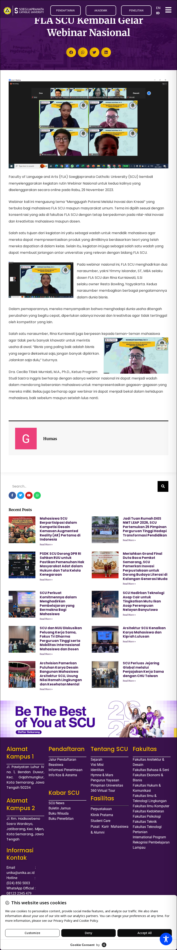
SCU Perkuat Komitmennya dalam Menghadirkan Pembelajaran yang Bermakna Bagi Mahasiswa (58, 603)
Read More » (46, 544)
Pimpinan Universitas (107, 785)
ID (158, 13)
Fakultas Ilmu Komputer (151, 806)
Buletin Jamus (60, 808)
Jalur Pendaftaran (62, 759)
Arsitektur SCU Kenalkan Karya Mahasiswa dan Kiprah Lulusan (144, 632)
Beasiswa (56, 765)
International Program (149, 837)
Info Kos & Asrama (63, 775)
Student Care (100, 821)
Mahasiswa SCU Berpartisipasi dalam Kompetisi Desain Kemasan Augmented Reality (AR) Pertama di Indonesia (60, 529)
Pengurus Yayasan (105, 780)
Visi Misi (97, 765)
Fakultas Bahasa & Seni (151, 770)
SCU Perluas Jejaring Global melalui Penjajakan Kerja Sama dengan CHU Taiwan (143, 669)
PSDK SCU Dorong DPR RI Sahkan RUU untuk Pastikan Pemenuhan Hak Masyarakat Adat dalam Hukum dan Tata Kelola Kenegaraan (62, 564)
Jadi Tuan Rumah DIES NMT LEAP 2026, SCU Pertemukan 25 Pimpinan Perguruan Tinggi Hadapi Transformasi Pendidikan (145, 527)
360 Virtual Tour (103, 791)
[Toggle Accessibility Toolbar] (166, 939)
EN (158, 7)
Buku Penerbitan (61, 819)
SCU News (56, 803)
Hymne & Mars (102, 775)
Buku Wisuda (59, 813)
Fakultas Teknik (145, 822)
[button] (71, 52)
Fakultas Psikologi (147, 816)
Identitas (97, 770)
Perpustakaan (101, 809)
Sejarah (96, 759)
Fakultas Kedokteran (148, 811)
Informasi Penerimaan (65, 770)
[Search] (163, 486)
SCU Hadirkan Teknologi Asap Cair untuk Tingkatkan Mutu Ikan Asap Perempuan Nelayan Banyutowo (143, 601)
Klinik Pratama (102, 815)
